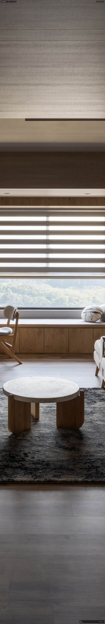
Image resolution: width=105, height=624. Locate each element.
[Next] (103, 312)
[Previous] (1, 312)
